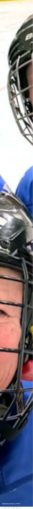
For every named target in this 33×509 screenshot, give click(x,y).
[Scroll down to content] (32, 508)
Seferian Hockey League (11, 503)
